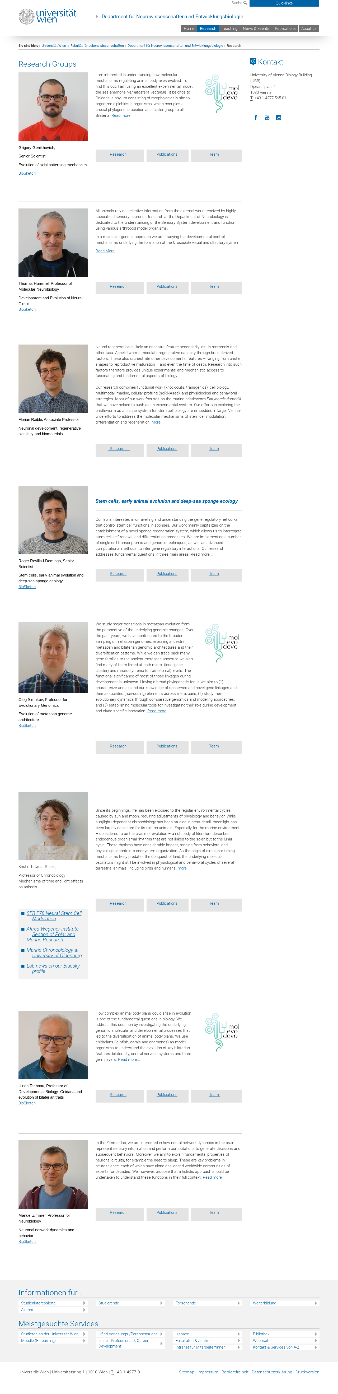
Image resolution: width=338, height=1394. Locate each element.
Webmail (260, 1340)
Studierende (108, 1303)
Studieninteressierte (38, 1303)
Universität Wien (54, 46)
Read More (105, 251)
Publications (285, 28)
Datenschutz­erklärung (272, 1371)
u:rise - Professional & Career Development (123, 1343)
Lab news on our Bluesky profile (53, 968)
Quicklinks (284, 3)
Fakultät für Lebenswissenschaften (97, 46)
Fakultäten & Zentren (194, 1340)
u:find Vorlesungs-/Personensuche (128, 1334)
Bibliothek (261, 1334)
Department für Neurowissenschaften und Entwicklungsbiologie (172, 17)
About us (309, 28)
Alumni (27, 1309)
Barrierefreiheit (235, 1371)
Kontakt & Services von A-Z (276, 1347)
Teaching (229, 28)
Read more (156, 711)
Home (189, 28)
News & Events (256, 28)
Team (214, 154)
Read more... (122, 115)
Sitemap (186, 1371)
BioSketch (27, 173)
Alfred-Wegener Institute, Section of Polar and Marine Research (53, 934)
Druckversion (307, 1371)
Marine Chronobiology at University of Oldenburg (54, 953)
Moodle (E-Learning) (38, 1340)
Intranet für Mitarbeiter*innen (201, 1347)
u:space (182, 1334)
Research (208, 28)
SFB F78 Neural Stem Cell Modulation (54, 916)
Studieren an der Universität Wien (49, 1334)
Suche (237, 3)
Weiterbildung (264, 1303)
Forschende (186, 1303)
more (156, 422)
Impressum (208, 1371)
